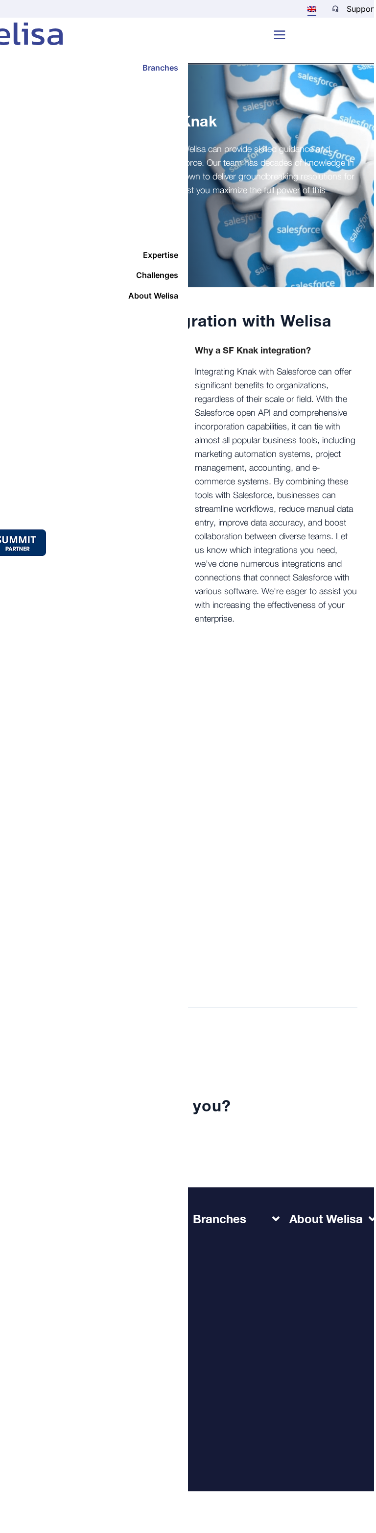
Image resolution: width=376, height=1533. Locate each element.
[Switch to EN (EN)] (311, 8)
